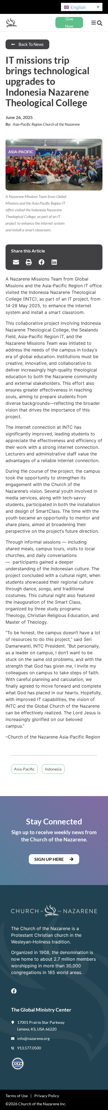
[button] (93, 23)
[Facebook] (14, 991)
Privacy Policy (46, 1095)
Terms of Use (17, 1095)
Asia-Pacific (24, 769)
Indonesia (53, 769)
